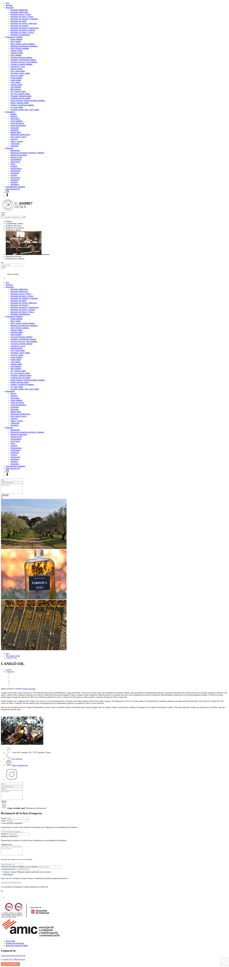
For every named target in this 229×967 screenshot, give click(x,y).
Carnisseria (15, 162)
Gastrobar (14, 130)
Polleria (13, 175)
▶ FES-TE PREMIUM (10, 964)
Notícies (9, 5)
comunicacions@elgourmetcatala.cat (13, 955)
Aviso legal (10, 941)
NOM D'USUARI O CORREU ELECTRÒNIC (20, 867)
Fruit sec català (16, 75)
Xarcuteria (14, 184)
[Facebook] (7, 196)
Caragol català (16, 51)
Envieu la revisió (29, 689)
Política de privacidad (15, 943)
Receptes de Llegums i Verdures (24, 19)
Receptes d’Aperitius (19, 10)
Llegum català (16, 85)
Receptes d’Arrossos (19, 12)
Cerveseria (15, 119)
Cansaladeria (15, 159)
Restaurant (10, 112)
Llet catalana (15, 87)
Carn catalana (15, 55)
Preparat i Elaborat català (20, 96)
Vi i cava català (16, 107)
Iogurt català (15, 80)
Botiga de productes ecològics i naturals (27, 153)
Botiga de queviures (18, 155)
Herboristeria (15, 168)
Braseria (13, 116)
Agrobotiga (15, 150)
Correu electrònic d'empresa (39, 825)
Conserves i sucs (17, 66)
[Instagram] (7, 192)
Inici (7, 3)
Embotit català (16, 69)
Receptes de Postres (19, 26)
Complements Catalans (15, 187)
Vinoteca (14, 182)
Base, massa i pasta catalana (22, 44)
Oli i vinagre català (18, 91)
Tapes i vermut (16, 141)
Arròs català (15, 41)
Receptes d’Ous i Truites (20, 14)
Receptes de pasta (18, 21)
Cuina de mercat (17, 123)
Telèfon (4, 834)
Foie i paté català (17, 71)
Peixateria (14, 173)
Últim (3, 821)
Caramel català (16, 53)
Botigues (9, 148)
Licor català (15, 82)
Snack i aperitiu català (19, 103)
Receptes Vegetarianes (20, 35)
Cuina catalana (16, 121)
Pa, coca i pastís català (20, 94)
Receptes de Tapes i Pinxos (22, 32)
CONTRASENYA (8, 869)
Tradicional (14, 144)
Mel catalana (15, 89)
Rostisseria (15, 178)
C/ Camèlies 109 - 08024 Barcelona (13, 959)
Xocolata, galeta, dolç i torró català (24, 110)
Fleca (12, 164)
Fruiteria (13, 166)
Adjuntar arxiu (6, 844)
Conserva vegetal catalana (21, 64)
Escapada (14, 128)
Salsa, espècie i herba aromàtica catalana (27, 100)
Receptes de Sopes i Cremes (22, 30)
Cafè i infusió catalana (19, 48)
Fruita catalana (16, 78)
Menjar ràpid (15, 132)
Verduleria (14, 180)
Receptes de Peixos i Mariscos (23, 23)
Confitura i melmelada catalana (23, 60)
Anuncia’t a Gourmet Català (17, 945)
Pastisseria (15, 171)
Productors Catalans (14, 37)
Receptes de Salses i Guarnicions (24, 28)
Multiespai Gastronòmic (20, 134)
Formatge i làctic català (20, 73)
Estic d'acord (8, 874)
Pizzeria (14, 139)
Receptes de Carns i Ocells (21, 17)
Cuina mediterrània (18, 125)
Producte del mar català (20, 98)
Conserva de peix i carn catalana (23, 62)
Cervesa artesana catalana (21, 57)
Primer (4, 818)
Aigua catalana (16, 39)
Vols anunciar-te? (13, 189)
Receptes (10, 7)
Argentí (13, 114)
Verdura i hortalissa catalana (22, 105)
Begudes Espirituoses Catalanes (24, 46)
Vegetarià (14, 146)
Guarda (8, 670)
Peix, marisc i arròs (18, 137)
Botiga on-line (16, 157)
